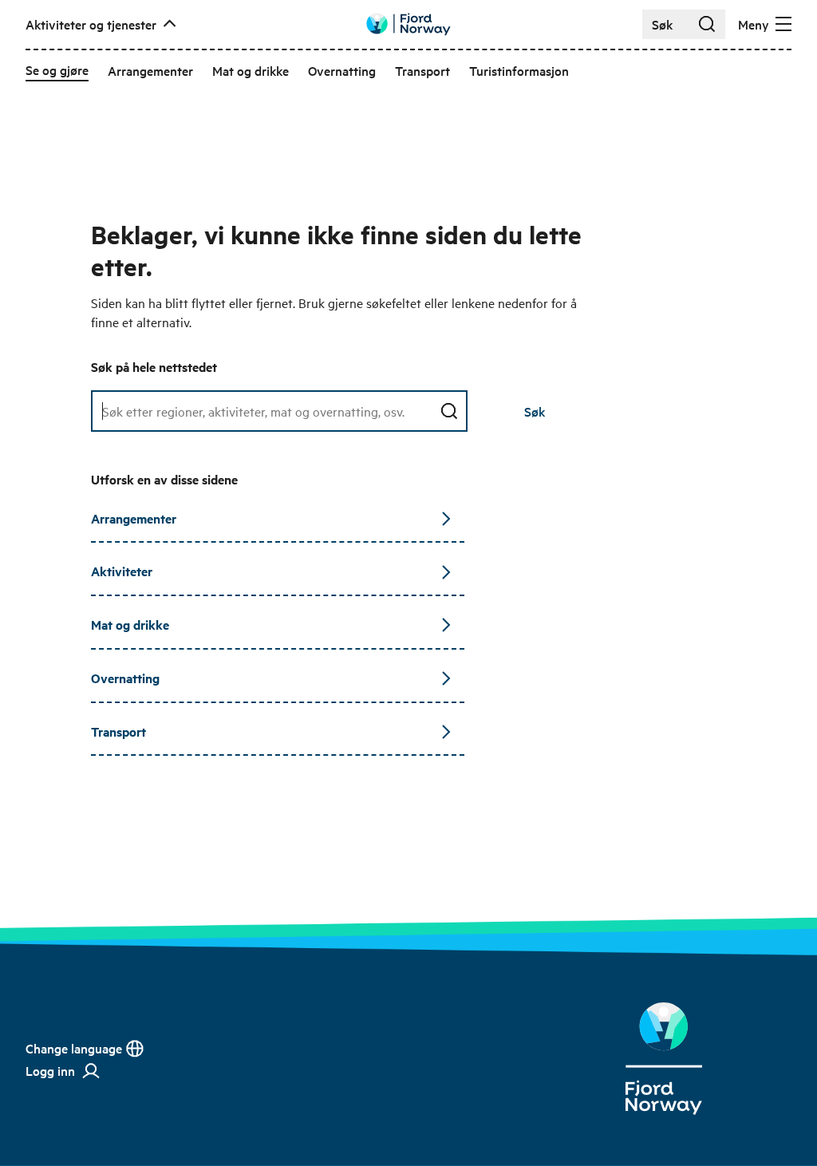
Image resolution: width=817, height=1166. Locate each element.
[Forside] (663, 1058)
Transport (118, 731)
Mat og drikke (130, 624)
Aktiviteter (121, 571)
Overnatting (125, 678)
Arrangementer (133, 518)
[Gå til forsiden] (408, 24)
